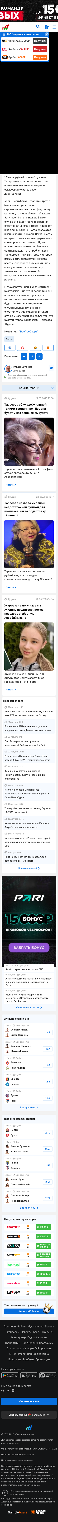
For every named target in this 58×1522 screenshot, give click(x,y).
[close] (47, 34)
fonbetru (29, 761)
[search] (38, 27)
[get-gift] (47, 27)
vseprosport (6, 27)
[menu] (54, 27)
